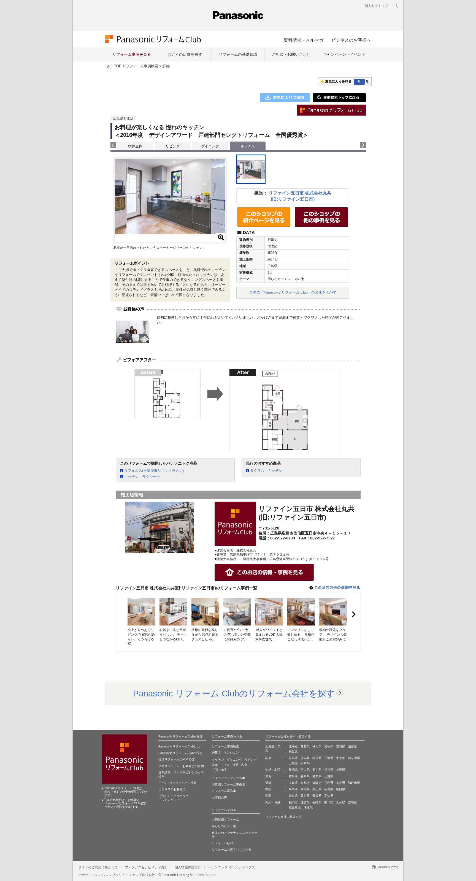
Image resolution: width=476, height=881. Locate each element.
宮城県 (340, 746)
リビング (173, 146)
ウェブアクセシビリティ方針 (146, 867)
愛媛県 (316, 795)
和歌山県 (354, 782)
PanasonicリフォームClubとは (179, 746)
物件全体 (135, 146)
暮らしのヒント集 (224, 826)
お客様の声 (219, 797)
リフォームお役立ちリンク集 (231, 849)
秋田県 (316, 746)
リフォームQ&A (222, 843)
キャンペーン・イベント (344, 54)
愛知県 (316, 776)
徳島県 (293, 795)
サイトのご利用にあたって (98, 867)
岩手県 (328, 746)
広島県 (328, 789)
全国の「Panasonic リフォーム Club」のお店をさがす (292, 292)
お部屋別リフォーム (225, 819)
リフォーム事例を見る (131, 54)
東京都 (340, 758)
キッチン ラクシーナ (142, 477)
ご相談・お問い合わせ (291, 54)
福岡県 (293, 802)
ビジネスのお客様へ (351, 40)
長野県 (340, 769)
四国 (268, 795)
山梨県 (293, 763)
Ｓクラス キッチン (266, 471)
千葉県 (328, 758)
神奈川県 (354, 758)
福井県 (328, 769)
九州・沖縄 (272, 802)
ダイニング (210, 146)
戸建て (216, 752)
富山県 (305, 769)
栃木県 (305, 763)
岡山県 (316, 789)
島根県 (305, 789)
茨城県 (293, 758)
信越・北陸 (272, 769)
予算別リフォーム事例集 (228, 784)
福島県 (293, 751)
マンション (231, 752)
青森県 (305, 746)
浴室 (215, 764)
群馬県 (305, 758)
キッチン (218, 759)
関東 (268, 758)
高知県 (328, 795)
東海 (268, 776)
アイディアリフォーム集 (228, 777)
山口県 (340, 789)
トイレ (225, 764)
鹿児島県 (295, 807)
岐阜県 (293, 776)
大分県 (340, 802)
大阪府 (316, 782)
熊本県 (328, 802)
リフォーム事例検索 (142, 66)
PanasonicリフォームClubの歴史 (180, 753)
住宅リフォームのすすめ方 (176, 759)
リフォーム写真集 (224, 790)
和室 (244, 764)
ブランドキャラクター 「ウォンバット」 (173, 797)
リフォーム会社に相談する (283, 816)
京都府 (305, 782)
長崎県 (316, 802)
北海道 (293, 746)
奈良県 (340, 782)
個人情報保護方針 (188, 867)
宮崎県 (352, 802)
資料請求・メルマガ (303, 40)
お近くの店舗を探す (184, 54)
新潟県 (293, 769)
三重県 (328, 776)
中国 (268, 789)
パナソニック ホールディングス (231, 867)
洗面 (235, 764)
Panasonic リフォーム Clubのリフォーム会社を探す (234, 693)
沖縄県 (308, 807)
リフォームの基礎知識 (238, 54)
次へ (353, 614)
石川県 (316, 769)
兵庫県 (328, 782)
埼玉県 (316, 758)
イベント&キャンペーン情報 (177, 782)
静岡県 (305, 776)
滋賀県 (293, 782)
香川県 (305, 795)
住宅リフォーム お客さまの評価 (181, 766)
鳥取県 (293, 789)
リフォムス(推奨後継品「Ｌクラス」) (154, 471)
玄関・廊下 (219, 769)
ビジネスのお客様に (172, 789)
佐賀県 (305, 802)
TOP (117, 66)
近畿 (268, 782)
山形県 (352, 746)
